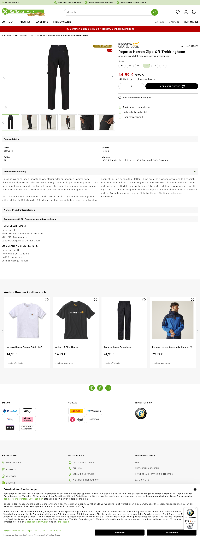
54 (155, 66)
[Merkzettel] (178, 12)
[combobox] (110, 12)
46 (122, 66)
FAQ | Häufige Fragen (83, 462)
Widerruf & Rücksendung (86, 480)
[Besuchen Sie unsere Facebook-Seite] (100, 388)
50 (138, 66)
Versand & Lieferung (83, 474)
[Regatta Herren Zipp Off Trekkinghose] (58, 77)
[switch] (190, 527)
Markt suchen (13, 463)
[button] (11, 122)
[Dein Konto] (186, 12)
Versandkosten (147, 79)
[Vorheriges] (4, 77)
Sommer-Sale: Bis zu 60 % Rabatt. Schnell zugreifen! (102, 28)
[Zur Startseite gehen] (25, 12)
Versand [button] (72, 403)
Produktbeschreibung (15, 172)
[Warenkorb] (194, 12)
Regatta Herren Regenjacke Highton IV (172, 347)
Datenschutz (142, 480)
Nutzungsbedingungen (147, 468)
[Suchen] (154, 12)
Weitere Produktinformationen (19, 210)
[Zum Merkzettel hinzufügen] (47, 299)
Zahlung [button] (6, 403)
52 (147, 66)
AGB (137, 462)
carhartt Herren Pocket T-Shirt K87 (24, 347)
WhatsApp (11, 476)
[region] (58, 86)
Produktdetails (11, 139)
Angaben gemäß (143, 56)
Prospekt (11, 470)
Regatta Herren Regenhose (117, 347)
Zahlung (77, 468)
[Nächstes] (112, 77)
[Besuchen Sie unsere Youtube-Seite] (108, 388)
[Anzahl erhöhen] (140, 86)
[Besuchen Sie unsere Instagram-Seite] (92, 388)
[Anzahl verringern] (122, 86)
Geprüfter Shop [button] (143, 403)
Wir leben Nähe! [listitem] (10, 456)
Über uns (10, 483)
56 (163, 66)
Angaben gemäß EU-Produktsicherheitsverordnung (30, 219)
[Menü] (195, 509)
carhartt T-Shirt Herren (66, 347)
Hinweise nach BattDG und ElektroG (154, 474)
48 (130, 66)
